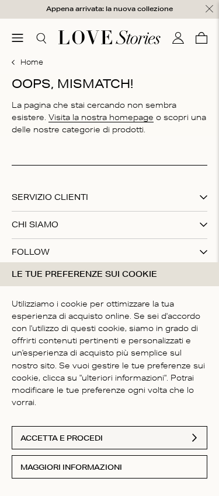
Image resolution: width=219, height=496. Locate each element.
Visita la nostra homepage (101, 117)
